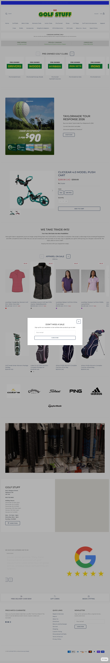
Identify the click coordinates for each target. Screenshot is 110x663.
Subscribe (55, 337)
